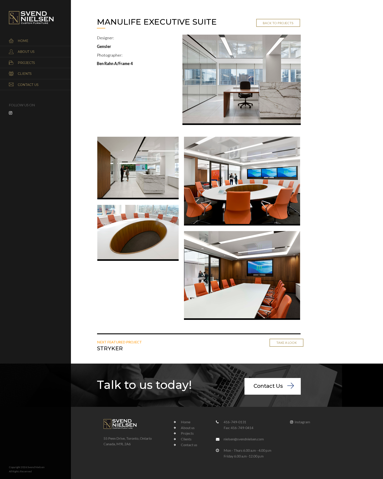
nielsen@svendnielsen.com (244, 439)
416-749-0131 (235, 422)
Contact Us (268, 386)
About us (26, 52)
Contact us (28, 85)
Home (23, 41)
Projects (26, 63)
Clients (25, 74)
